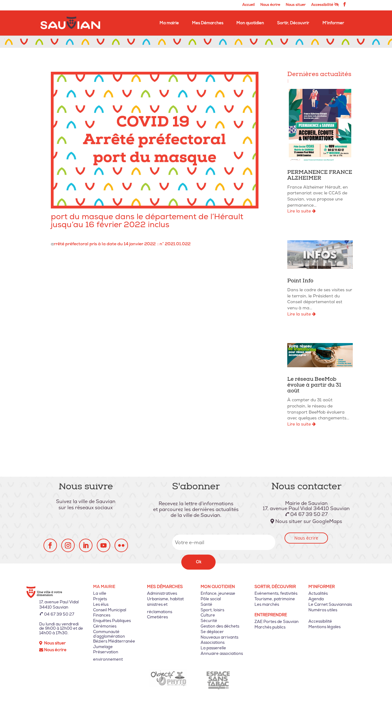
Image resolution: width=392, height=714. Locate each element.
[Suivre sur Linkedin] (85, 545)
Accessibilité (322, 5)
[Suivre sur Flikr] (121, 545)
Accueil (248, 5)
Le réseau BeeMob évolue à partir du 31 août (314, 385)
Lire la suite (299, 211)
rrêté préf (64, 243)
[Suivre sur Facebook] (50, 545)
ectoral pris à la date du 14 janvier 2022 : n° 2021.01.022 (132, 243)
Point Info (300, 281)
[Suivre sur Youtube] (103, 545)
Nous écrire (270, 5)
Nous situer (296, 5)
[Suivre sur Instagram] (68, 545)
